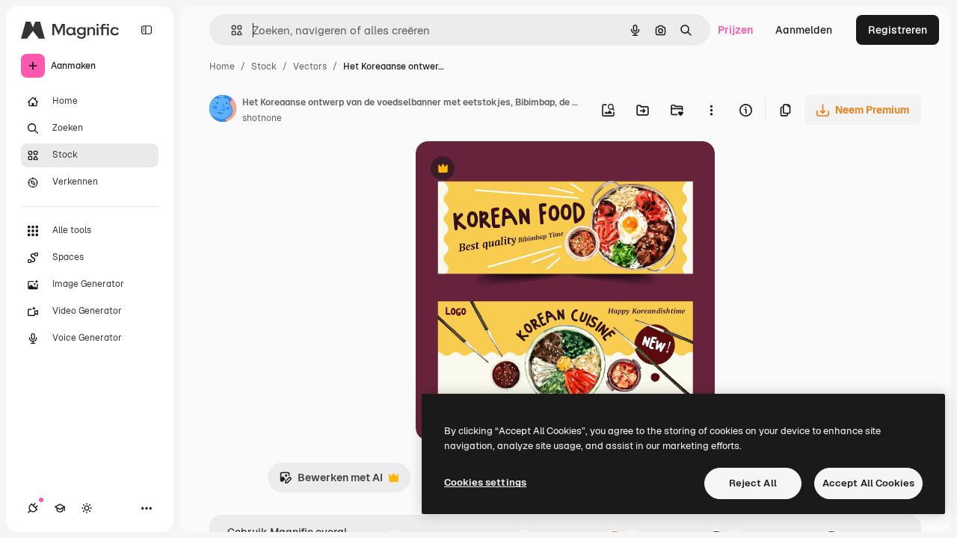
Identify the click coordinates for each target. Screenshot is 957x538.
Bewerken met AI (331, 481)
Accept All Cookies (868, 483)
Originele (514, 170)
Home (222, 66)
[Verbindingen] (33, 508)
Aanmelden (803, 30)
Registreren (897, 30)
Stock (264, 66)
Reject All (753, 483)
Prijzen (735, 30)
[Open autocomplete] (230, 30)
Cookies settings (485, 482)
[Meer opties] (711, 110)
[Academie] (60, 508)
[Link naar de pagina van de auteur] (222, 110)
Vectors (310, 66)
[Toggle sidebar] (147, 30)
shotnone (262, 118)
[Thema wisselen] (87, 508)
